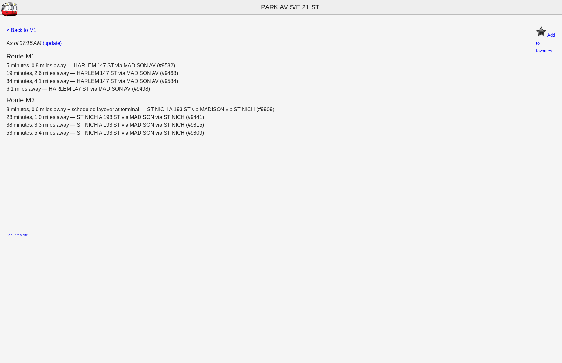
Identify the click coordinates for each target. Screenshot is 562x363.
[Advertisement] (202, 182)
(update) (52, 43)
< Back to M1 (21, 30)
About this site (17, 235)
